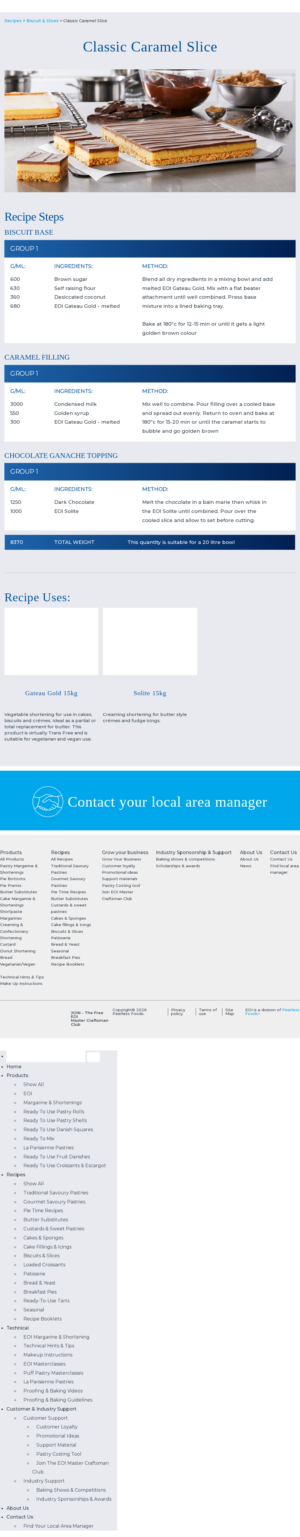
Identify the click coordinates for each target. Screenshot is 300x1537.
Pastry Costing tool (121, 885)
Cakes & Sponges (68, 918)
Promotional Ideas (57, 1436)
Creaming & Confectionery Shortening (14, 931)
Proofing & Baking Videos (53, 1391)
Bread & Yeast (65, 944)
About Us (249, 859)
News (245, 865)
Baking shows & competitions (185, 859)
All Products (12, 859)
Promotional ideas (120, 872)
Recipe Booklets (67, 964)
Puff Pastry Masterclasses (53, 1373)
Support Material (56, 1445)
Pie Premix (10, 885)
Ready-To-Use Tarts (46, 1301)
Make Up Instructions (21, 983)
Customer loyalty (118, 865)
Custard (8, 944)
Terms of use (208, 1011)
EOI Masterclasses (44, 1364)
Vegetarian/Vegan (17, 964)
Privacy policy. (178, 1011)
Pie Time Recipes (68, 891)
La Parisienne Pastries (48, 1382)
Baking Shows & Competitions (71, 1490)
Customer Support (45, 1418)
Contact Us (281, 859)
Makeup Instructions (47, 1355)
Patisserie (61, 937)
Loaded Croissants (44, 1265)
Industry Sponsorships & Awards (73, 1499)
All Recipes (62, 859)
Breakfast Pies (65, 957)
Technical (17, 1328)
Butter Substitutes (18, 891)
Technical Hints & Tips (22, 977)
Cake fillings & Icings (71, 924)
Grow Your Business (121, 859)
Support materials (119, 878)
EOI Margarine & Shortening (56, 1337)
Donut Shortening (17, 951)
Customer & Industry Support (41, 1409)
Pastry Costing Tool (58, 1454)
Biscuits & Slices (67, 931)
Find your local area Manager (58, 1526)
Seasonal (60, 951)
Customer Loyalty (57, 1427)
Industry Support (44, 1481)
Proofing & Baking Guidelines (57, 1400)
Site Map (229, 1011)
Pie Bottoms (12, 878)
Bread (6, 957)
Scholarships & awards (178, 865)
